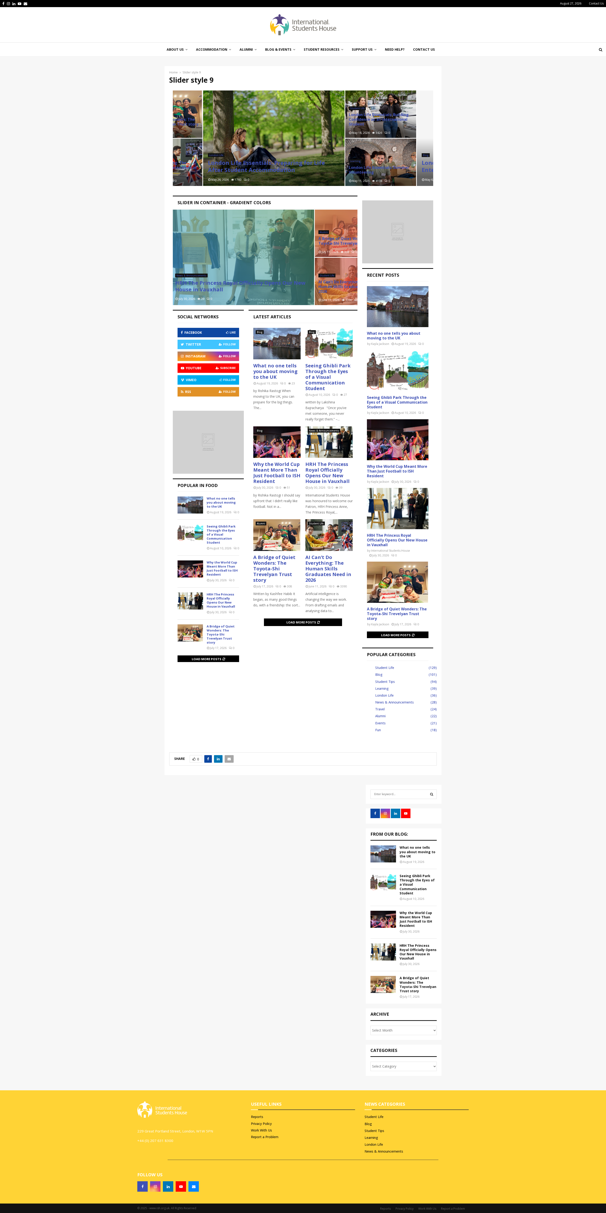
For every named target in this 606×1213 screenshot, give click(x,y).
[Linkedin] (168, 1186)
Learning (325, 161)
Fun (378, 730)
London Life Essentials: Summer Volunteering (348, 170)
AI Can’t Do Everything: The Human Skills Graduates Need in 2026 (328, 568)
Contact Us (596, 3)
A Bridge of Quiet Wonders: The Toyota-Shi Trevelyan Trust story (274, 568)
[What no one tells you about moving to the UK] (277, 343)
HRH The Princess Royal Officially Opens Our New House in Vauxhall (327, 472)
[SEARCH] (432, 794)
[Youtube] (181, 1186)
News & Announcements (324, 430)
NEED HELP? (395, 49)
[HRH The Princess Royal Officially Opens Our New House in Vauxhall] (329, 442)
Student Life (327, 108)
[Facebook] (142, 1186)
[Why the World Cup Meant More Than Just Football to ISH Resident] (277, 442)
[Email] (193, 1186)
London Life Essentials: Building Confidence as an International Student (348, 119)
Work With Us (261, 1130)
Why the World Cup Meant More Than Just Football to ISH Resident (276, 472)
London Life (186, 155)
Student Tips (385, 681)
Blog (395, 155)
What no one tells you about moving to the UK (275, 371)
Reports (257, 1117)
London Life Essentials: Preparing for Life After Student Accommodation (236, 166)
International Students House (390, 551)
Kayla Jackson (380, 344)
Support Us (362, 49)
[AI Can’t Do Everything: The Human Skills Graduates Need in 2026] (329, 535)
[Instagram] (155, 1186)
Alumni (261, 523)
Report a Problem (264, 1137)
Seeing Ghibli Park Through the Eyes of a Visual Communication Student (328, 377)
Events (380, 723)
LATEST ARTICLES (272, 317)
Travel (380, 709)
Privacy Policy (261, 1123)
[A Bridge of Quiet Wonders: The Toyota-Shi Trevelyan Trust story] (277, 535)
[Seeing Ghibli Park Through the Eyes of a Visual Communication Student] (329, 343)
